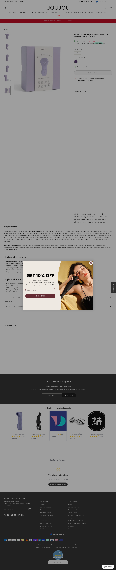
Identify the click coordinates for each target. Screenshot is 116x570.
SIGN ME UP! (40, 296)
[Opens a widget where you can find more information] (108, 567)
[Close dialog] (91, 262)
